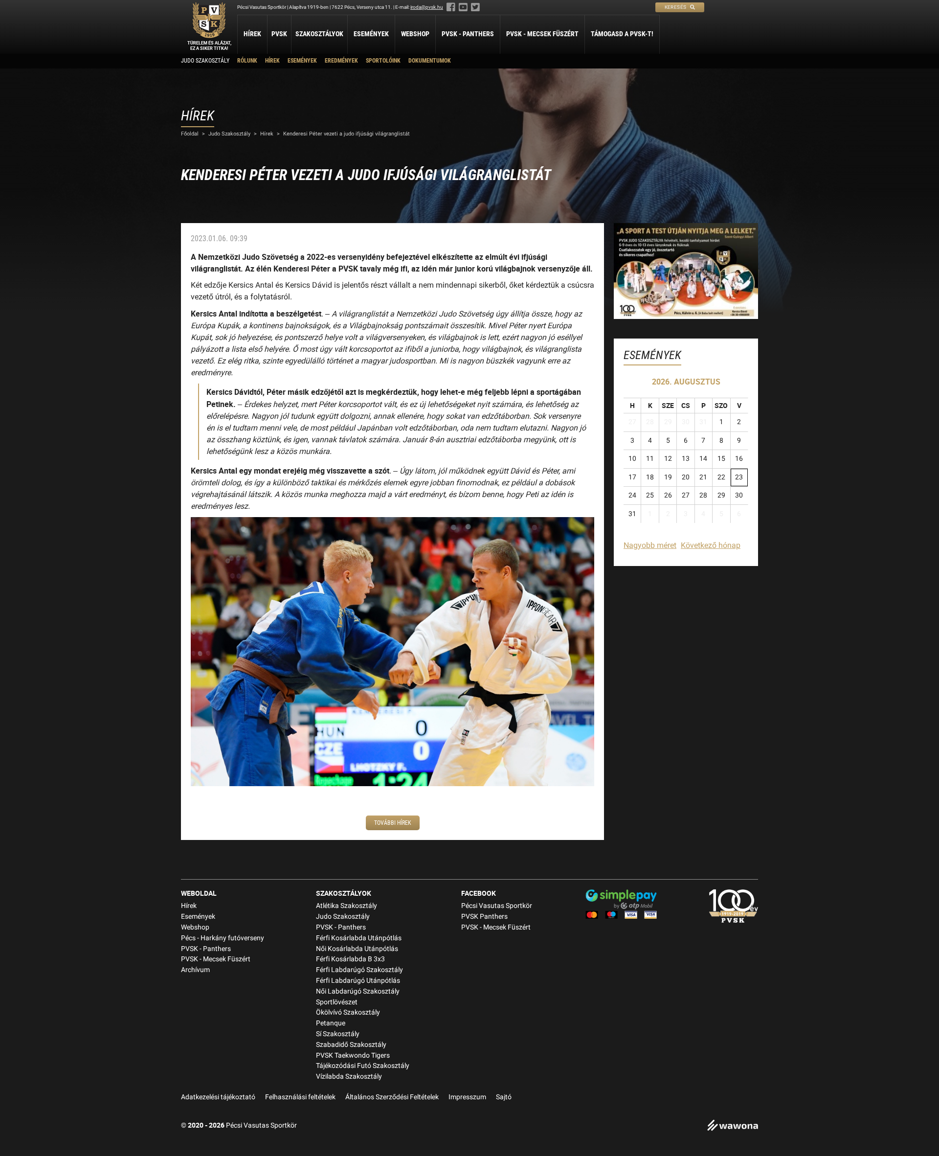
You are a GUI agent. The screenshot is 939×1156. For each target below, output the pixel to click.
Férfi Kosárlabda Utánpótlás (359, 938)
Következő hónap (710, 545)
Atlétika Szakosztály (346, 906)
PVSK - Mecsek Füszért (542, 34)
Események (371, 34)
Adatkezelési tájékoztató (218, 1097)
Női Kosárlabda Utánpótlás (357, 949)
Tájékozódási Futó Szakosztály (362, 1066)
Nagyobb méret (650, 545)
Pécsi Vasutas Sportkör (496, 906)
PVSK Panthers (484, 916)
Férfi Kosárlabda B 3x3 (350, 959)
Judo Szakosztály (205, 60)
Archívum (195, 970)
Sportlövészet (337, 1002)
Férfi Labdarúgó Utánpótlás (358, 980)
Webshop (415, 34)
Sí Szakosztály (337, 1034)
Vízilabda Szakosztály (349, 1076)
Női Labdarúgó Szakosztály (358, 991)
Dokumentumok (429, 60)
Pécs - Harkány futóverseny (222, 938)
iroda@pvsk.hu (426, 7)
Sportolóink (383, 60)
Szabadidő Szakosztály (351, 1045)
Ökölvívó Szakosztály (348, 1012)
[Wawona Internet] (732, 1126)
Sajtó (504, 1097)
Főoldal (190, 134)
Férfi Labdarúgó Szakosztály (359, 970)
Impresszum (467, 1097)
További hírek (392, 822)
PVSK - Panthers (468, 34)
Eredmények (341, 60)
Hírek (252, 34)
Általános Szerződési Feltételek (392, 1097)
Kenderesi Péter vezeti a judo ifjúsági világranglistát (346, 134)
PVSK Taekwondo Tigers (353, 1055)
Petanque (330, 1023)
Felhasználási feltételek (300, 1097)
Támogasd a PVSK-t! (622, 34)
